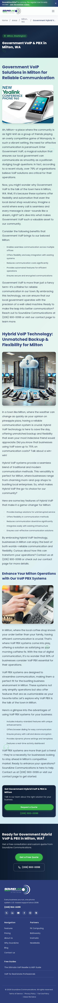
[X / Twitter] (6, 913)
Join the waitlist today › (20, 4)
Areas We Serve (29, 997)
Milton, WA (24, 20)
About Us (8, 938)
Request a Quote (29, 807)
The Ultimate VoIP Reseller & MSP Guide (22, 967)
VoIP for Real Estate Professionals (19, 974)
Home (5, 20)
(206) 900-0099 (29, 813)
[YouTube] (18, 913)
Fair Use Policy (43, 993)
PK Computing (37, 928)
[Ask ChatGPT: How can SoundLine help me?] (30, 913)
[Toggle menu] (53, 11)
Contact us (9, 952)
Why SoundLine (11, 943)
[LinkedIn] (12, 913)
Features (8, 928)
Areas (14, 20)
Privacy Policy (30, 993)
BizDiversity (35, 933)
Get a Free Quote (29, 857)
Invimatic (34, 938)
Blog (6, 947)
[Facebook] (24, 913)
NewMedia (35, 943)
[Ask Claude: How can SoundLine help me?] (36, 913)
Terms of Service (16, 993)
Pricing (7, 933)
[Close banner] (55, 3)
